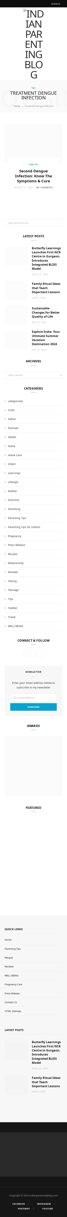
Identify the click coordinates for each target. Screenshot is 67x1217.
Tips (10, 599)
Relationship (16, 563)
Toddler (12, 608)
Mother (12, 491)
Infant (12, 464)
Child (11, 410)
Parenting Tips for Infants (24, 527)
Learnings (14, 473)
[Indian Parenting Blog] (33, 43)
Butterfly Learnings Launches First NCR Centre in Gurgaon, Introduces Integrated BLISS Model (46, 258)
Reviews (13, 572)
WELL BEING (15, 626)
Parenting (14, 509)
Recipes (13, 554)
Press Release (16, 545)
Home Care (15, 455)
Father (12, 419)
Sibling (12, 581)
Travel (11, 617)
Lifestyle (13, 482)
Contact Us (11, 1002)
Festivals (13, 428)
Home (17, 106)
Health (33, 164)
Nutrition (13, 500)
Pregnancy (14, 536)
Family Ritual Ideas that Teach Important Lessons (46, 288)
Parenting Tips (17, 518)
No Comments (44, 187)
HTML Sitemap (13, 1011)
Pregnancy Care (13, 984)
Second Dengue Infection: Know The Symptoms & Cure (33, 176)
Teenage (13, 590)
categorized (15, 401)
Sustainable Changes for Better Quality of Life (46, 312)
